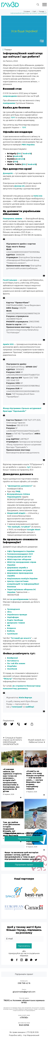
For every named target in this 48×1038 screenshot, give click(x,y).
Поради (41, 11)
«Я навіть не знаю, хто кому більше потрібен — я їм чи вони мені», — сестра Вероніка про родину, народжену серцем (35, 780)
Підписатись (24, 839)
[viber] (26, 959)
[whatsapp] (31, 959)
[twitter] (36, 959)
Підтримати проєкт (24, 864)
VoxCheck (12, 669)
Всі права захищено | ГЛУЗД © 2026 (24, 1032)
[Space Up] (14, 893)
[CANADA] (34, 908)
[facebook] (17, 959)
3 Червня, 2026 (31, 792)
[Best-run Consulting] (34, 893)
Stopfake (12, 666)
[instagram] (21, 959)
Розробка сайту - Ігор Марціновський (24, 1035)
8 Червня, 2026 (31, 847)
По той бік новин (16, 663)
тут (28, 467)
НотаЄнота (13, 661)
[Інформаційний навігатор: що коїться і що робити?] (24, 46)
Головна (27, 11)
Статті (34, 11)
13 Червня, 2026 (8, 794)
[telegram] (12, 959)
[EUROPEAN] (14, 908)
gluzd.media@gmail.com (24, 992)
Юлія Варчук (25, 697)
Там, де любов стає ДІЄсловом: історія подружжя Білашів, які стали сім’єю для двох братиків (12, 829)
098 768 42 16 (24, 983)
